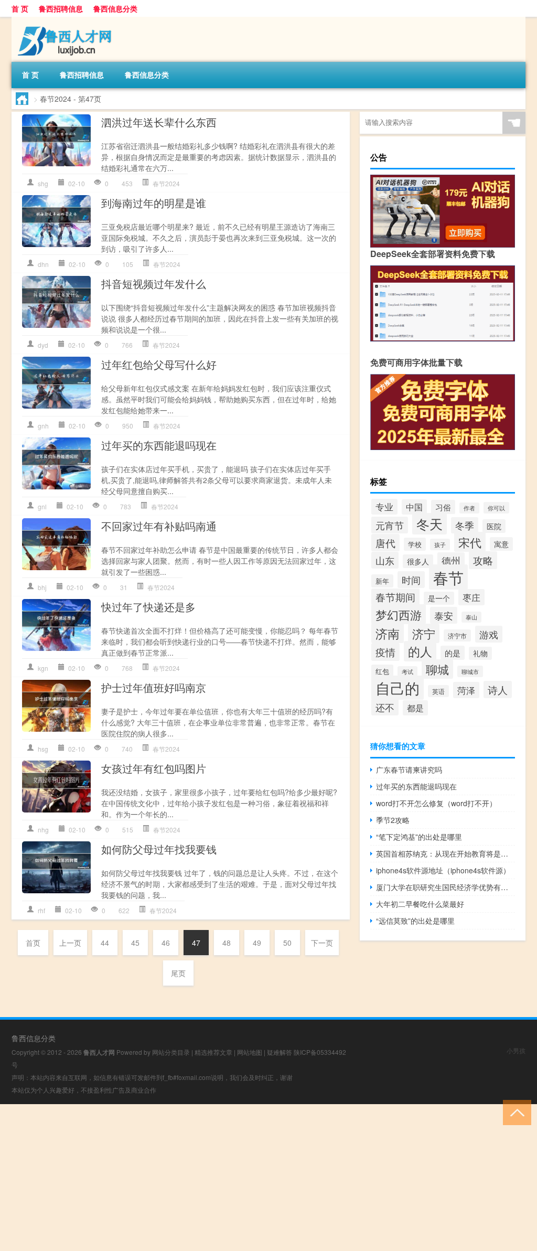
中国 (414, 507)
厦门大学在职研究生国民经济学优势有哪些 (445, 887)
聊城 (437, 669)
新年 (382, 581)
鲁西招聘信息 (61, 8)
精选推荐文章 (213, 1051)
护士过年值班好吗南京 (153, 687)
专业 (384, 506)
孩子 (440, 544)
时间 (411, 579)
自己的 (397, 687)
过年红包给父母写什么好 (159, 364)
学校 (415, 544)
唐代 (385, 543)
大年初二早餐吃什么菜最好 (420, 904)
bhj (42, 587)
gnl (42, 506)
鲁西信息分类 (115, 8)
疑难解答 (279, 1051)
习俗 (443, 506)
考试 (407, 672)
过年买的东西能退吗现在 (159, 445)
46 (166, 942)
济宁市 (457, 635)
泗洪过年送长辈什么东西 (159, 122)
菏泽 (466, 690)
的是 (452, 652)
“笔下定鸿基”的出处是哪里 (419, 836)
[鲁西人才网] (67, 20)
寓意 (501, 544)
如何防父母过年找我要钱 (159, 849)
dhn (43, 264)
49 (257, 942)
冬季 (464, 525)
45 (135, 942)
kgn (43, 668)
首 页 (20, 8)
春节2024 (166, 183)
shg (43, 183)
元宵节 (389, 525)
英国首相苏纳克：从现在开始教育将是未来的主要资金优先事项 (445, 853)
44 (105, 942)
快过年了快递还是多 (148, 606)
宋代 (469, 541)
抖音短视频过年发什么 (153, 283)
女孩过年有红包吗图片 (153, 768)
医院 (494, 526)
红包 (382, 671)
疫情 (385, 652)
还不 (384, 707)
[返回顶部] (515, 1112)
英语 (438, 691)
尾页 (178, 973)
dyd (43, 344)
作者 (469, 508)
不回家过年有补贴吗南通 (159, 525)
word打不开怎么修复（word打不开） (436, 803)
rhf (41, 910)
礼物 (480, 653)
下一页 (322, 942)
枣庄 (471, 597)
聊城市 (470, 671)
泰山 (471, 617)
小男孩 (516, 1050)
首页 (33, 942)
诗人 (498, 689)
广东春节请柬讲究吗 (409, 769)
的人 (420, 651)
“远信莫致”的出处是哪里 (415, 920)
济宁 (423, 633)
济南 (387, 633)
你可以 (496, 508)
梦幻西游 (398, 614)
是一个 (439, 598)
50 (287, 942)
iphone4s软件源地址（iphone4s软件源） (443, 870)
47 (196, 942)
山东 (384, 560)
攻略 (483, 560)
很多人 (418, 561)
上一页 (70, 942)
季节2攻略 (393, 820)
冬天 (429, 524)
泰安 (443, 615)
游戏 (488, 634)
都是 (415, 708)
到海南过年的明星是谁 (153, 202)
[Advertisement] (268, 1177)
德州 (451, 560)
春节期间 (395, 597)
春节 (448, 577)
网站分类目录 (171, 1051)
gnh (43, 425)
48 (226, 942)
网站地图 (249, 1051)
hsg (43, 748)
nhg (43, 829)
